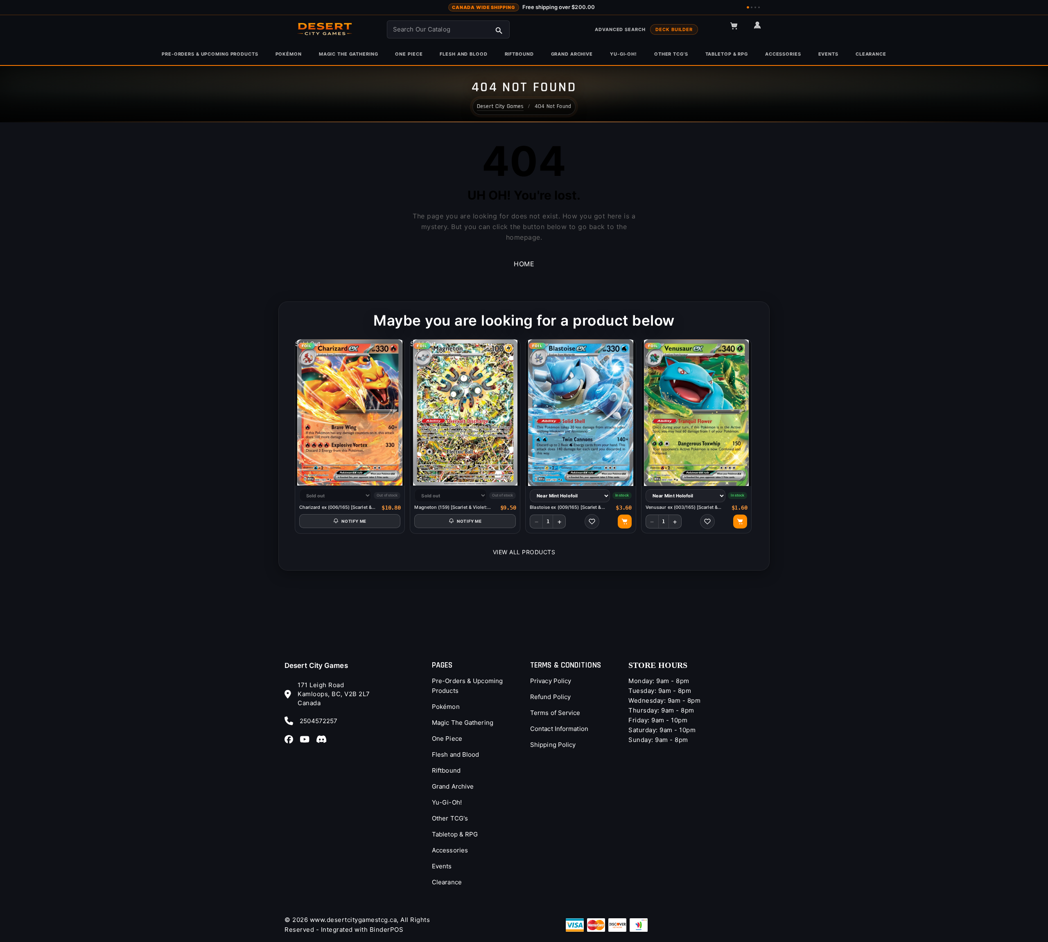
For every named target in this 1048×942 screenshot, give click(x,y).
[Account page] (761, 28)
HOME (524, 264)
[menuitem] (210, 54)
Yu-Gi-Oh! (447, 802)
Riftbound (446, 770)
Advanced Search (620, 29)
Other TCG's (450, 818)
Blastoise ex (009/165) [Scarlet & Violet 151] (565, 507)
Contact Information (559, 729)
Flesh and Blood (455, 754)
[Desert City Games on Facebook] (291, 739)
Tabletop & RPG (455, 834)
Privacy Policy (550, 681)
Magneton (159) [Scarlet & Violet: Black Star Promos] (450, 507)
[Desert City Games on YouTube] (307, 739)
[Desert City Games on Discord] (324, 739)
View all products (524, 552)
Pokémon (446, 706)
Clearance (447, 882)
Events (442, 866)
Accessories (450, 850)
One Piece (447, 738)
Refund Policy (550, 697)
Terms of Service (555, 713)
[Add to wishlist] (592, 521)
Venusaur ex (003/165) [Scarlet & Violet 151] (682, 507)
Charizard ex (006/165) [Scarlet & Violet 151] (335, 507)
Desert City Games (316, 665)
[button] (738, 29)
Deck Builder (674, 29)
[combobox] (448, 29)
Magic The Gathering (462, 722)
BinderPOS (387, 929)
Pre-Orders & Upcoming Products (467, 686)
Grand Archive (453, 786)
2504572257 (318, 721)
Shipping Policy (553, 745)
